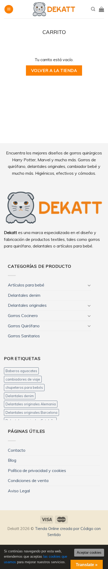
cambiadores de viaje (23, 379)
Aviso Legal (19, 490)
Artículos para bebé (26, 285)
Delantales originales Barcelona (31, 412)
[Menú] (8, 9)
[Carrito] (101, 9)
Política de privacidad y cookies (37, 470)
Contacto (16, 450)
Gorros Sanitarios (24, 335)
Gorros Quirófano (24, 325)
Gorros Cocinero (23, 315)
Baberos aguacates (21, 371)
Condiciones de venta (28, 480)
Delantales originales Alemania (31, 404)
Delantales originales (27, 305)
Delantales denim (24, 295)
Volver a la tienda (54, 70)
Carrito (54, 32)
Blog (12, 460)
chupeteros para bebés (24, 387)
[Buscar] (93, 9)
